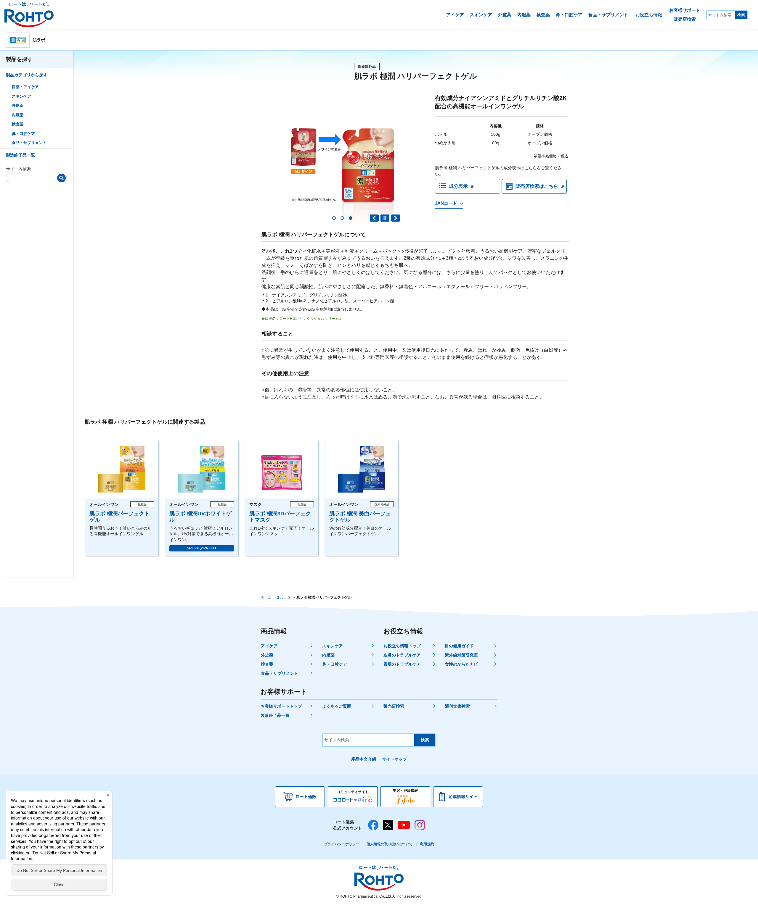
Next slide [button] (395, 218)
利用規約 (427, 844)
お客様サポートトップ (281, 706)
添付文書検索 (457, 706)
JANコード (446, 203)
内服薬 (17, 114)
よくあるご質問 (336, 706)
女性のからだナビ (461, 664)
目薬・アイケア (25, 87)
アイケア (269, 645)
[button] (334, 218)
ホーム (266, 597)
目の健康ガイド (459, 645)
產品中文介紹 (363, 759)
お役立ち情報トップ (402, 645)
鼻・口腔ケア (23, 133)
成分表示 (458, 186)
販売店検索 (393, 706)
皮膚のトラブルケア (402, 655)
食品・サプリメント (29, 143)
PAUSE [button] (384, 218)
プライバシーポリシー (341, 844)
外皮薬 (17, 105)
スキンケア (21, 96)
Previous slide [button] (374, 218)
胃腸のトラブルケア (402, 664)
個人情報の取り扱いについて (390, 844)
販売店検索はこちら (536, 186)
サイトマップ (394, 759)
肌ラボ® (283, 597)
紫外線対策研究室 (461, 655)
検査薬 (17, 124)
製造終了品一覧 (20, 154)
